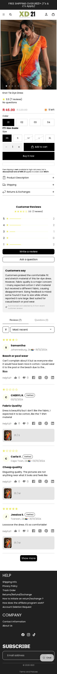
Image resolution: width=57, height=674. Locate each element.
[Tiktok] (34, 635)
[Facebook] (23, 635)
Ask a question (29, 259)
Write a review (29, 251)
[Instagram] (28, 635)
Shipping (11, 184)
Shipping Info (10, 582)
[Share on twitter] (40, 378)
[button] (4, 99)
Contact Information (14, 621)
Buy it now (28, 156)
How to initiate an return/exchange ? (23, 598)
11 (35, 86)
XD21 (32, 665)
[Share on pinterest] (46, 378)
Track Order (9, 590)
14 (44, 86)
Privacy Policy (10, 586)
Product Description (18, 177)
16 (50, 86)
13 (41, 86)
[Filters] (6, 329)
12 (38, 86)
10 (33, 86)
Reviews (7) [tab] (16, 320)
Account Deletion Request (17, 607)
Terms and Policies (28, 671)
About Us (7, 625)
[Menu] (3, 14)
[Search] (10, 14)
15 (47, 86)
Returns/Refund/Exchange (17, 594)
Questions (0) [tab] (41, 320)
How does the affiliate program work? (23, 602)
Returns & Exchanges (18, 191)
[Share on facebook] (33, 378)
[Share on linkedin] (52, 378)
